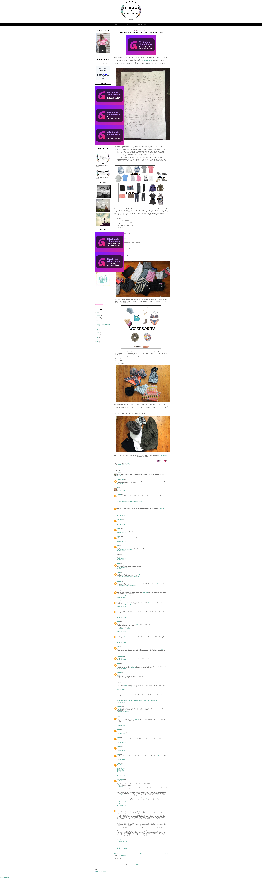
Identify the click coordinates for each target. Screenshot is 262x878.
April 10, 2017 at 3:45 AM (121, 725)
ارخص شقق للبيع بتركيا (124, 529)
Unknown (118, 563)
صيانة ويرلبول (162, 508)
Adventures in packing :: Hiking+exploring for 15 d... (103, 325)
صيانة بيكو (125, 685)
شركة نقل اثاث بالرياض (121, 786)
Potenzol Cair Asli (120, 772)
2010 (97, 341)
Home (116, 24)
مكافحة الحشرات (156, 794)
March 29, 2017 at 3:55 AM (121, 642)
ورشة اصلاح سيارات (120, 847)
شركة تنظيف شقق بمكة (152, 495)
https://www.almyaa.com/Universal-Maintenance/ (125, 595)
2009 (97, 342)
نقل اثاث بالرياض (120, 780)
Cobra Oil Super (119, 767)
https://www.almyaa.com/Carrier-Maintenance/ (125, 549)
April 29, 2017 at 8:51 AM (121, 759)
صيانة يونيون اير (137, 624)
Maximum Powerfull (120, 771)
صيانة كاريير (132, 546)
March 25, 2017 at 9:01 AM (121, 606)
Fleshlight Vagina (120, 766)
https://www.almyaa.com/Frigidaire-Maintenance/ (125, 604)
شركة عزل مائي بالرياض (121, 801)
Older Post (166, 853)
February (98, 332)
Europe (119, 465)
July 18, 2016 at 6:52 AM (121, 524)
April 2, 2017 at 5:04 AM (121, 678)
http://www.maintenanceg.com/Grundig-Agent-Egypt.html (126, 585)
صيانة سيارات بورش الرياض (122, 841)
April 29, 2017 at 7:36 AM (121, 750)
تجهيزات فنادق (119, 709)
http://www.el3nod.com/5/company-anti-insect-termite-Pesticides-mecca (129, 641)
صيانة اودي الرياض (120, 839)
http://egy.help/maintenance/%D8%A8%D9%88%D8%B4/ (127, 758)
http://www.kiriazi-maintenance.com (123, 523)
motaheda (118, 528)
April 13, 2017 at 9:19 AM (121, 733)
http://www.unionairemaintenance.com (123, 628)
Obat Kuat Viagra (120, 769)
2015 (97, 312)
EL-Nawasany (119, 808)
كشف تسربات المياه (146, 798)
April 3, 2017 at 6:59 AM (121, 689)
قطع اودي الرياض (120, 844)
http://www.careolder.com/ (121, 558)
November (99, 315)
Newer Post (116, 853)
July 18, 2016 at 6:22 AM (121, 515)
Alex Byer (118, 472)
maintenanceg (119, 506)
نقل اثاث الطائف (125, 666)
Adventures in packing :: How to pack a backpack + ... (103, 322)
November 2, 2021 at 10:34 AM (122, 848)
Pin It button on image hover (4, 877)
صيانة (118, 545)
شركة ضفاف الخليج (120, 779)
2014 (97, 314)
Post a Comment (118, 851)
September (99, 318)
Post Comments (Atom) (122, 855)
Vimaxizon (118, 763)
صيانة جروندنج (158, 583)
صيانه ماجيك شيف (120, 675)
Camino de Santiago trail (146, 60)
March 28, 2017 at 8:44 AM (121, 631)
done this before (122, 59)
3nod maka (119, 494)
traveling (128, 465)
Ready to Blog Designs (134, 864)
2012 (97, 337)
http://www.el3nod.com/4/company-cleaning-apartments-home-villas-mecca (129, 501)
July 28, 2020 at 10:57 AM (121, 805)
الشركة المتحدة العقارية (135, 529)
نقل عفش (118, 784)
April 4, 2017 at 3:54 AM (121, 702)
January (98, 334)
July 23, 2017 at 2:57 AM (121, 775)
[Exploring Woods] (103, 225)
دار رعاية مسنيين (162, 555)
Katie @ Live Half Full (120, 479)
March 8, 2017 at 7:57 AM (121, 559)
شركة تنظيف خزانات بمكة (130, 747)
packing (123, 465)
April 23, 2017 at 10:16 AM (121, 742)
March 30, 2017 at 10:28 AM (121, 668)
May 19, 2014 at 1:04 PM (121, 475)
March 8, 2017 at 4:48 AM (121, 541)
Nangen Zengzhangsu (120, 770)
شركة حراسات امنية (133, 565)
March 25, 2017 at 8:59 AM (121, 597)
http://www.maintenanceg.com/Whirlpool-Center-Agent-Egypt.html (128, 514)
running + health (142, 24)
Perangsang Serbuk (120, 774)
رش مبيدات (119, 790)
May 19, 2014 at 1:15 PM (121, 483)
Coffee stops (130, 24)
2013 (97, 336)
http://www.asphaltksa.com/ (121, 724)
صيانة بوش (158, 755)
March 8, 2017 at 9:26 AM (121, 577)
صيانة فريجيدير (149, 602)
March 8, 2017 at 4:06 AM (121, 532)
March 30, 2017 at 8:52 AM (121, 659)
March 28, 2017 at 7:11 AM (121, 617)
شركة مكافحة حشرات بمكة (129, 636)
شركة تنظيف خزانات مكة (136, 574)
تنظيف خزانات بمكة (144, 747)
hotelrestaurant (119, 706)
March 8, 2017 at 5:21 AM (121, 550)
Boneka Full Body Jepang (121, 768)
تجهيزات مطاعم (145, 708)
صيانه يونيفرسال (145, 592)
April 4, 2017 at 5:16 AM (121, 713)
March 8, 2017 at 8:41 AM (121, 568)
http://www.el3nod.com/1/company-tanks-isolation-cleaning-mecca (128, 576)
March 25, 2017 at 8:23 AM (121, 587)
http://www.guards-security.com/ (122, 567)
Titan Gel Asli (119, 764)
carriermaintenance (120, 656)
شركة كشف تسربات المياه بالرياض (123, 803)
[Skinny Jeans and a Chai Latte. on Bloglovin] (99, 305)
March (98, 330)
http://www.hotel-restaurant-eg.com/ (123, 711)
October (98, 317)
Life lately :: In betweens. (101, 327)
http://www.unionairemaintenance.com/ (123, 540)
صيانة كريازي (119, 519)
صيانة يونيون (133, 537)
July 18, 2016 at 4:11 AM (121, 503)
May (98, 320)
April (98, 329)
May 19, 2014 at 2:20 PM (121, 490)
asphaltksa (119, 716)
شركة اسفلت (136, 719)
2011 (97, 339)
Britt (118, 487)
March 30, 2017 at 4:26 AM (121, 652)
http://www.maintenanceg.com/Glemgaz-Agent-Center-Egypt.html (127, 614)
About (122, 24)
